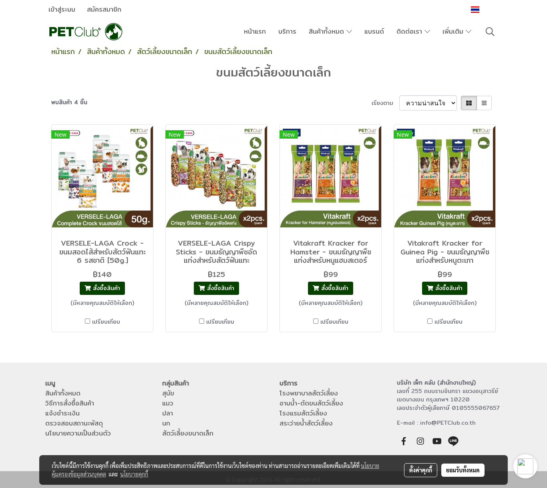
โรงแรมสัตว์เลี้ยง (303, 413)
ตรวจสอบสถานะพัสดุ (74, 423)
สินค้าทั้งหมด (327, 31)
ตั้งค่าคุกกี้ (420, 470)
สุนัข (168, 393)
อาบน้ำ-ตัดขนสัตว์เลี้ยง (311, 403)
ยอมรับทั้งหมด (463, 470)
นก (166, 423)
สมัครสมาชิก (104, 9)
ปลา (167, 413)
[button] (490, 31)
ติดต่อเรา (410, 31)
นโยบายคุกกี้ (134, 474)
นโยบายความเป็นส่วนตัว (78, 433)
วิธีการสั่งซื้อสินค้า (69, 403)
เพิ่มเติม (454, 31)
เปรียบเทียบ (106, 322)
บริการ (287, 31)
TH (486, 9)
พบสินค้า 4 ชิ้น (69, 102)
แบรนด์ (374, 31)
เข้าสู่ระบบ (61, 9)
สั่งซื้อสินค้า (105, 288)
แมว (167, 403)
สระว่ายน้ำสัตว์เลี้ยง (306, 423)
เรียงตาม (385, 103)
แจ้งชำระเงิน (62, 413)
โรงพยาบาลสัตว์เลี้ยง (309, 393)
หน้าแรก (255, 31)
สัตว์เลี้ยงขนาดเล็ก (187, 433)
